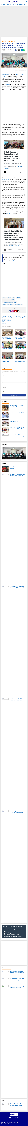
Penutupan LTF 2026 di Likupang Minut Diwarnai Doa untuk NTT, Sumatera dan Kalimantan (17, 435)
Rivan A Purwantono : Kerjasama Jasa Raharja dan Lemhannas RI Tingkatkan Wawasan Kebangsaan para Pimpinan (7, 319)
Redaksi (16, 1122)
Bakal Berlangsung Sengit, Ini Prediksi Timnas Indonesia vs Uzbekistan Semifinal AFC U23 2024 (17, 699)
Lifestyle (3, 50)
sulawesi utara (6, 300)
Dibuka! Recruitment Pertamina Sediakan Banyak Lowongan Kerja (17, 972)
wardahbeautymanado (15, 260)
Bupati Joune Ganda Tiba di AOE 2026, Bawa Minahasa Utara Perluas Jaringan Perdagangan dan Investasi (17, 413)
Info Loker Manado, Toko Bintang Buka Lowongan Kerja (17, 979)
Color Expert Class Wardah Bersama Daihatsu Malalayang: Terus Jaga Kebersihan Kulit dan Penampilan (12, 455)
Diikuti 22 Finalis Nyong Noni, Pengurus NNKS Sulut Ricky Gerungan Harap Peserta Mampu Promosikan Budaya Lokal (7, 338)
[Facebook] (10, 311)
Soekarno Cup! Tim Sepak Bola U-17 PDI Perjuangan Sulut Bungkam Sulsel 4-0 (17, 811)
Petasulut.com (5, 74)
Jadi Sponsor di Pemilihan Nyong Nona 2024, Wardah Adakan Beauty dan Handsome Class (20, 360)
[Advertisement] (14, 21)
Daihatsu (18, 297)
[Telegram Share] (22, 50)
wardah (8, 213)
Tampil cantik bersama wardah (9, 302)
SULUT (12, 300)
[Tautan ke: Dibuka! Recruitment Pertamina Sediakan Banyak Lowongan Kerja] (5, 973)
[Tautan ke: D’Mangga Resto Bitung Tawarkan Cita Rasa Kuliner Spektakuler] (5, 1106)
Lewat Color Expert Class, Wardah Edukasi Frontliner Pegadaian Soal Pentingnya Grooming (7, 360)
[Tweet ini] (19, 50)
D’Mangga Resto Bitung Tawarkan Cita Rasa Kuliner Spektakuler (17, 1104)
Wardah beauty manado (8, 304)
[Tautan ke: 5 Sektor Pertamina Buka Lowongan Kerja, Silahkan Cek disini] (5, 1040)
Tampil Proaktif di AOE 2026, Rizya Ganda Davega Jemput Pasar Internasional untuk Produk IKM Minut (17, 406)
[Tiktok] (18, 311)
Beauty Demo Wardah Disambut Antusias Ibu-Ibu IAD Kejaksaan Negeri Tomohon (7, 349)
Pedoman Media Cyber (6, 1123)
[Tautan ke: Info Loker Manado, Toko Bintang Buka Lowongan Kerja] (5, 981)
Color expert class (11, 297)
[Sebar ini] (16, 50)
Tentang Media (10, 1122)
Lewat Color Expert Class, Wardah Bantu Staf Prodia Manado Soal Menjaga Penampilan (20, 338)
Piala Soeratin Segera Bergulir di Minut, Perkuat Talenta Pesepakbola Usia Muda (17, 587)
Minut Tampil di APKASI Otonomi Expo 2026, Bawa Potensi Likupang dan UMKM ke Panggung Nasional (17, 428)
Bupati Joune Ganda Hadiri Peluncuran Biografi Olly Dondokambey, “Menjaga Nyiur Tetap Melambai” (16, 420)
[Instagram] (12, 311)
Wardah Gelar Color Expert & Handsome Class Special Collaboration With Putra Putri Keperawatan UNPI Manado (20, 349)
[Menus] (2, 1)
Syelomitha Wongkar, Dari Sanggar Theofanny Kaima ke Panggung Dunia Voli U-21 (17, 475)
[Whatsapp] (24, 50)
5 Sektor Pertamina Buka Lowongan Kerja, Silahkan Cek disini (17, 986)
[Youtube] (15, 311)
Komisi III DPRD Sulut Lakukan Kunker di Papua (20, 316)
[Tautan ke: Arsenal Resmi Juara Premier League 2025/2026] (5, 469)
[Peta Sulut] (14, 1)
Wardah (8, 84)
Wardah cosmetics (18, 304)
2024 (4, 297)
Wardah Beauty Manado (8, 41)
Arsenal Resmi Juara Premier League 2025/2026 (17, 467)
